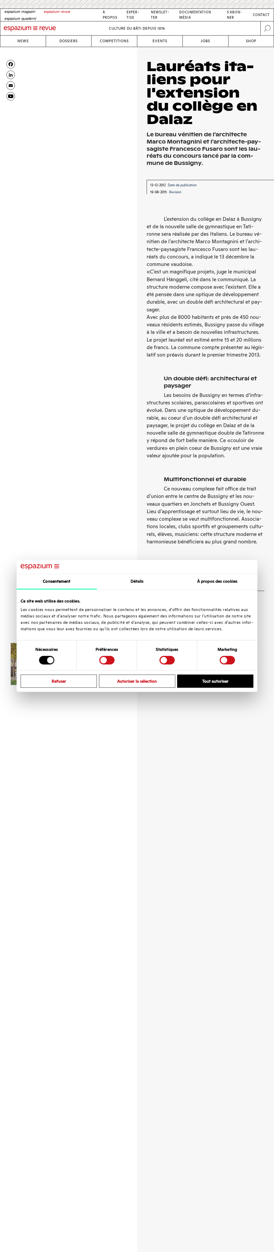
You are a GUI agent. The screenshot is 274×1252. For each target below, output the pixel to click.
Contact (261, 15)
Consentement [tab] (56, 581)
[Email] (10, 85)
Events (160, 41)
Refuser (59, 681)
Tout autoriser (215, 681)
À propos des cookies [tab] (217, 581)
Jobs (205, 41)
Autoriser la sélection (137, 681)
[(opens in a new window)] (10, 96)
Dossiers (68, 41)
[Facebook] (10, 64)
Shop (251, 41)
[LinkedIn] (10, 74)
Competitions (114, 41)
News (23, 41)
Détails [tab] (137, 581)
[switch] (107, 660)
